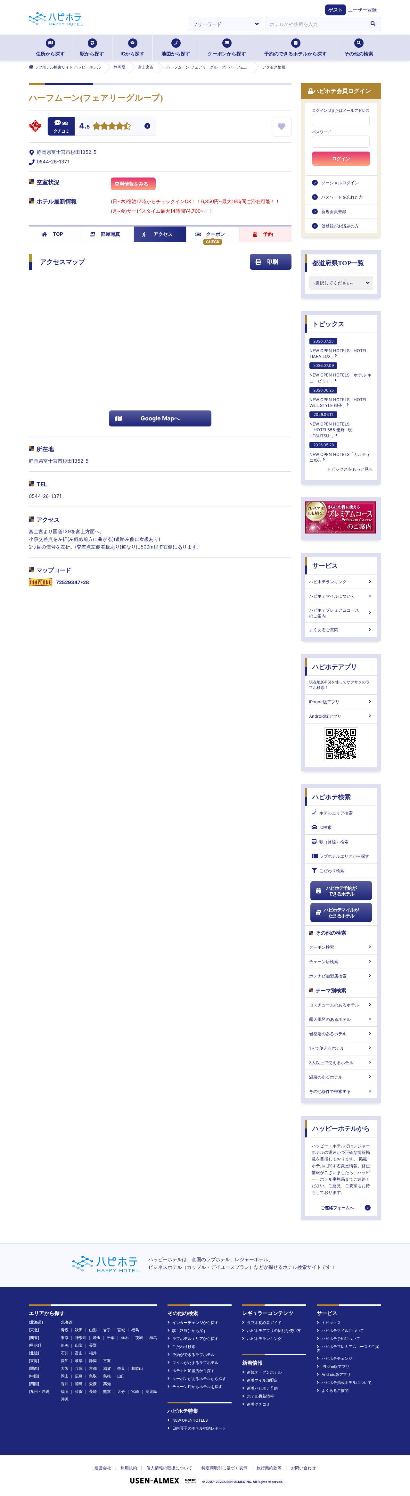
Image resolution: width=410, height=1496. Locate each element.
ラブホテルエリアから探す (344, 856)
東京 (65, 1337)
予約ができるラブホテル (193, 1354)
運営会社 (102, 1467)
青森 (65, 1329)
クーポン (215, 234)
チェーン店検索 (323, 961)
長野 (93, 1345)
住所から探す (50, 54)
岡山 (65, 1376)
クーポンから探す (227, 54)
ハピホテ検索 (331, 796)
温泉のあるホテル (325, 1076)
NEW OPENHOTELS (190, 1420)
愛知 (65, 1360)
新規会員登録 (333, 211)
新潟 (65, 1345)
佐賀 (79, 1391)
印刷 (272, 261)
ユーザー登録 (362, 10)
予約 (268, 234)
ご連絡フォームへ (337, 1207)
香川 (65, 1383)
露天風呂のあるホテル (330, 1019)
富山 (79, 1353)
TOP (58, 234)
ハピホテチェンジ (337, 1358)
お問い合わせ (303, 1467)
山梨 (79, 1345)
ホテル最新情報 (260, 1396)
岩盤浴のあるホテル (328, 1033)
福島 (135, 1329)
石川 (65, 1353)
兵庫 (79, 1368)
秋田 (79, 1329)
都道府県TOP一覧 (338, 263)
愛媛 (93, 1383)
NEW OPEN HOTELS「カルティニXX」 (339, 452)
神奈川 (80, 1337)
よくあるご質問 (323, 629)
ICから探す (132, 54)
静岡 (93, 1360)
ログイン (341, 158)
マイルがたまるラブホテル (195, 1362)
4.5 (84, 126)
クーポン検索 (321, 947)
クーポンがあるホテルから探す (199, 1378)
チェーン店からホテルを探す (197, 1386)
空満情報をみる (131, 184)
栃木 (125, 1337)
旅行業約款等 (269, 1467)
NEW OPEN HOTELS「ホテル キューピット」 (340, 373)
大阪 (65, 1368)
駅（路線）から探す (189, 1330)
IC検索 (325, 827)
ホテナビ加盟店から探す (193, 1370)
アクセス (163, 234)
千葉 (111, 1337)
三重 (107, 1360)
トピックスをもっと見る (350, 469)
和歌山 (137, 1368)
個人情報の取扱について (169, 1467)
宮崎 (135, 1391)
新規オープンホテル (264, 1372)
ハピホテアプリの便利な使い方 (274, 1330)
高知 (107, 1383)
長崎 (93, 1391)
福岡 (65, 1391)
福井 (93, 1353)
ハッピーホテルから (341, 1128)
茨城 (139, 1337)
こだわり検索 (331, 870)
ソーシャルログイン (340, 182)
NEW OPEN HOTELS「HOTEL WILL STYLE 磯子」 (338, 398)
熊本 (107, 1391)
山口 (121, 1376)
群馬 (153, 1337)
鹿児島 (151, 1391)
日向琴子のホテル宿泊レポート (199, 1428)
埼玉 (97, 1337)
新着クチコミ (258, 1404)
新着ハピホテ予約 (262, 1388)
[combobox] (315, 24)
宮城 (121, 1329)
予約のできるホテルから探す (295, 54)
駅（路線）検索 (333, 841)
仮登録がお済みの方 (340, 225)
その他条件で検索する (330, 1091)
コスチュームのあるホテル (334, 1004)
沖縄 (65, 1399)
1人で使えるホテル (326, 1048)
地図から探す (175, 54)
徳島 (79, 1383)
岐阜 (79, 1360)
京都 (93, 1368)
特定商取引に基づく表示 (224, 1467)
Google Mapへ (160, 418)
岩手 (107, 1329)
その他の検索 (358, 54)
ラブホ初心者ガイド (264, 1322)
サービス (325, 565)
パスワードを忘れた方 (342, 197)
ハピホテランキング (328, 581)
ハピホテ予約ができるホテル (341, 891)
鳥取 (93, 1376)
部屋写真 (110, 234)
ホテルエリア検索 (336, 812)
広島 (79, 1376)
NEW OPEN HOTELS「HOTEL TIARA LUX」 (338, 349)
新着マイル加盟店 (262, 1380)
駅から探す (92, 54)
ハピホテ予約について (341, 1338)
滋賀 (107, 1368)
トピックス (328, 323)
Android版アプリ (325, 716)
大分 (121, 1391)
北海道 (66, 1322)
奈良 (121, 1368)
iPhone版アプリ (324, 701)
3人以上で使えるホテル (331, 1062)
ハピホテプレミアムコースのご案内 (334, 612)
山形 (93, 1329)
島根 (107, 1376)
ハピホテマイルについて (332, 596)
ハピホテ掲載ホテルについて (347, 1382)
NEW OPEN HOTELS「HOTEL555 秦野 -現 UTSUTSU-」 (330, 425)
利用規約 (128, 1467)
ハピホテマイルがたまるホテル (341, 913)
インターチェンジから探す (195, 1322)
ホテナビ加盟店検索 (328, 976)
